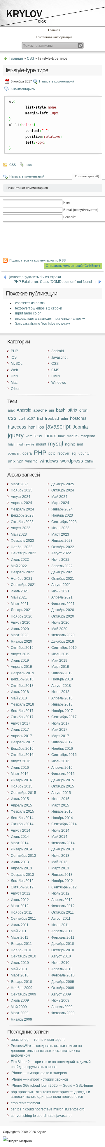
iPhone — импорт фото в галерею (39, 1073)
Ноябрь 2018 (62, 679)
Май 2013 (59, 862)
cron (83, 410)
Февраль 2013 (22, 875)
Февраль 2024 (22, 509)
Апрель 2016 (62, 768)
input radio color (28, 313)
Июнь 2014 (20, 837)
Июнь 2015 (60, 799)
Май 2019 (59, 660)
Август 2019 (20, 654)
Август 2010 (61, 956)
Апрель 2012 (62, 900)
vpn (20, 461)
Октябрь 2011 (62, 912)
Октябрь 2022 (62, 547)
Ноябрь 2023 (62, 515)
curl (22, 418)
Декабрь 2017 (22, 711)
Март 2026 (20, 484)
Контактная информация (54, 37)
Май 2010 (19, 969)
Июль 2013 (60, 856)
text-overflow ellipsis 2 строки (38, 308)
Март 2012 (20, 906)
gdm (64, 418)
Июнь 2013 (20, 862)
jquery (16, 435)
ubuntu (84, 453)
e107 (31, 418)
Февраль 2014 (63, 843)
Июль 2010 (20, 963)
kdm (29, 436)
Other (15, 389)
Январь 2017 (62, 742)
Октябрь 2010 (62, 950)
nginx (70, 444)
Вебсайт (69, 217)
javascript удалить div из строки (35, 277)
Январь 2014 (21, 849)
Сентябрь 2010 (23, 956)
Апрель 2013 (21, 868)
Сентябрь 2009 (23, 994)
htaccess (17, 426)
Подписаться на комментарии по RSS (37, 260)
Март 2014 (20, 843)
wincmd (31, 461)
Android (57, 351)
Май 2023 (19, 534)
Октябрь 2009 (62, 988)
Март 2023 (60, 534)
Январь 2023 (62, 541)
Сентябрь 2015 (23, 793)
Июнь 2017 (20, 730)
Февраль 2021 (63, 604)
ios (41, 427)
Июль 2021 (20, 591)
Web (14, 370)
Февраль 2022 (22, 572)
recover (63, 453)
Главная (54, 30)
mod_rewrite (25, 444)
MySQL (16, 364)
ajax (11, 410)
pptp (51, 453)
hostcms (78, 418)
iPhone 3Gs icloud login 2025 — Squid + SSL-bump (52, 1086)
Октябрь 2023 (22, 522)
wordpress (71, 460)
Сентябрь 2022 (23, 553)
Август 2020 (20, 622)
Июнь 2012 (20, 900)
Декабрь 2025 (62, 484)
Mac (14, 383)
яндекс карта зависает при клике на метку (50, 319)
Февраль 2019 (22, 673)
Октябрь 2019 (22, 648)
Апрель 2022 (62, 566)
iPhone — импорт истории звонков (39, 1079)
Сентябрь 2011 (23, 918)
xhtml (89, 461)
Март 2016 (20, 774)
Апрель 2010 (62, 969)
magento (87, 436)
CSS (30, 58)
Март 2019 (60, 667)
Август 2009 (61, 994)
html (32, 426)
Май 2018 (19, 698)
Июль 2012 (60, 893)
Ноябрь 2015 (21, 786)
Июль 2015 (20, 799)
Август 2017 (20, 723)
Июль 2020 (60, 622)
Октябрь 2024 (62, 490)
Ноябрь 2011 (21, 912)
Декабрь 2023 (22, 515)
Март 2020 (20, 635)
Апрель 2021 (62, 597)
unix (11, 461)
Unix (14, 376)
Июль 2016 (60, 761)
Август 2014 (20, 830)
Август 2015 (61, 793)
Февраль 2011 (62, 938)
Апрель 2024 (21, 503)
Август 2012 (20, 893)
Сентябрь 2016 (64, 755)
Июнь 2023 (60, 528)
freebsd (52, 418)
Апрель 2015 (21, 805)
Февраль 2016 (63, 774)
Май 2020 (59, 629)
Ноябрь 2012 (62, 881)
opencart (14, 453)
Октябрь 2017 (22, 717)
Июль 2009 (20, 1000)
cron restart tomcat (25, 1103)
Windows (58, 383)
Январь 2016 (21, 780)
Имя (66, 202)
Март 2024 (60, 503)
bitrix (72, 409)
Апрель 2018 (62, 698)
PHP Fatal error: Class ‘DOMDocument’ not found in (55, 282)
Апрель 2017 (21, 736)
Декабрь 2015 (62, 780)
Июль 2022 (20, 560)
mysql (55, 444)
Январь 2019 (62, 673)
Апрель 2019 (21, 667)
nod (80, 444)
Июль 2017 (60, 723)
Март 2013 (60, 868)
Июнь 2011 (60, 925)
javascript (58, 426)
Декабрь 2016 (22, 749)
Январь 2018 (62, 704)
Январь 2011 (21, 944)
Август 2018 (61, 686)
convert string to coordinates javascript (41, 1116)
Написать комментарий (56, 81)
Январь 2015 (62, 811)
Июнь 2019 (20, 660)
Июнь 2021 (60, 591)
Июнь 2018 (60, 692)
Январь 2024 (62, 509)
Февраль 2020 (63, 635)
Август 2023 (20, 528)
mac (61, 436)
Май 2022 (19, 566)
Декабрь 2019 (62, 641)
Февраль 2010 (63, 975)
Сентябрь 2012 (64, 887)
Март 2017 (60, 736)
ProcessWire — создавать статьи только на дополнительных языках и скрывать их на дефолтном (46, 1050)
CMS (55, 370)
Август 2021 (61, 585)
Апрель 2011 (61, 931)
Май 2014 (59, 837)
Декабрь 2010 (62, 944)
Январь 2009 (21, 1019)
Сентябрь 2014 (64, 824)
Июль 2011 (20, 925)
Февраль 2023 (22, 541)
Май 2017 (59, 730)
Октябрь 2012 (22, 887)
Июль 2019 (60, 654)
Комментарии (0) (87, 176)
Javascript (59, 357)
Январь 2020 (21, 641)
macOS (72, 436)
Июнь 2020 (20, 629)
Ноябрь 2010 (21, 950)
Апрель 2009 (62, 1007)
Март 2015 (60, 805)
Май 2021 (19, 597)
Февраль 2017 (22, 742)
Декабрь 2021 (62, 572)
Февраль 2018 (22, 704)
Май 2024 (59, 497)
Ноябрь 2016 (62, 749)
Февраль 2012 (63, 906)
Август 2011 (61, 918)
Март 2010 (20, 975)
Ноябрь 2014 (62, 818)
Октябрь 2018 (22, 686)
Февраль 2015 (22, 811)
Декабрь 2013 (62, 849)
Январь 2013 (62, 875)
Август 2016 (20, 761)
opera (27, 453)
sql (73, 453)
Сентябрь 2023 (64, 522)
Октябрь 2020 (62, 616)
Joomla (80, 426)
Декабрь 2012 (22, 881)
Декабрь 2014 (22, 818)
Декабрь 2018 (22, 679)
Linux (55, 376)
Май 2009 (19, 1007)
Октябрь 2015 (62, 786)
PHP (14, 351)
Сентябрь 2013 (23, 856)
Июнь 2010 (60, 963)
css (29, 164)
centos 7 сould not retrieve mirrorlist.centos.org (48, 1109)
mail (11, 444)
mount (41, 444)
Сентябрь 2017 (64, 717)
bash (60, 409)
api (51, 410)
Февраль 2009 (63, 1013)
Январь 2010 (21, 982)
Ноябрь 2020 (21, 616)
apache (40, 410)
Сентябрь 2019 (64, 648)
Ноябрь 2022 (21, 547)
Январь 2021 (21, 610)
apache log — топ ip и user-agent (37, 1040)
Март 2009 (20, 1013)
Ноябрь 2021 (21, 579)
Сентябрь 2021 (23, 585)
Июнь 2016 (20, 768)
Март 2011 (19, 938)
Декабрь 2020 (62, 610)
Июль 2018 (20, 692)
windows (49, 461)
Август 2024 (20, 497)
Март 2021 (20, 604)
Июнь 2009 (60, 1000)
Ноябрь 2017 (62, 711)
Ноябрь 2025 (21, 490)
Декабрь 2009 (62, 982)
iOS (14, 357)
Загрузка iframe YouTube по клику (42, 323)
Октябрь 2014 (22, 824)
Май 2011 (19, 931)
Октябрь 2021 (62, 579)
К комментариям (23, 89)
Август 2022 (61, 553)
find (40, 418)
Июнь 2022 (60, 560)
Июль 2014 (60, 830)
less (38, 436)
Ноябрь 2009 (21, 988)
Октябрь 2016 (22, 755)
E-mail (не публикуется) (80, 209)
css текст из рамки (30, 303)
